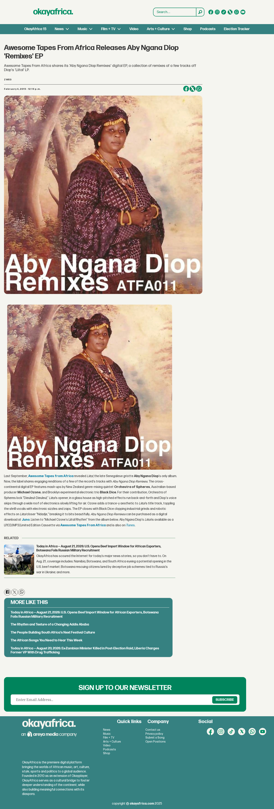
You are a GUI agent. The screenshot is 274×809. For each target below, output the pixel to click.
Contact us (152, 729)
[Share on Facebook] (186, 89)
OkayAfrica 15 (35, 29)
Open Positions (155, 741)
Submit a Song (154, 737)
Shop (188, 29)
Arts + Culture (158, 29)
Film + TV (108, 29)
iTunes (130, 525)
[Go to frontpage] (53, 12)
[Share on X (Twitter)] (193, 89)
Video (133, 29)
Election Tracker (237, 29)
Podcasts (207, 29)
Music (82, 29)
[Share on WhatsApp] (199, 89)
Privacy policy (154, 734)
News (59, 29)
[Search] (200, 12)
